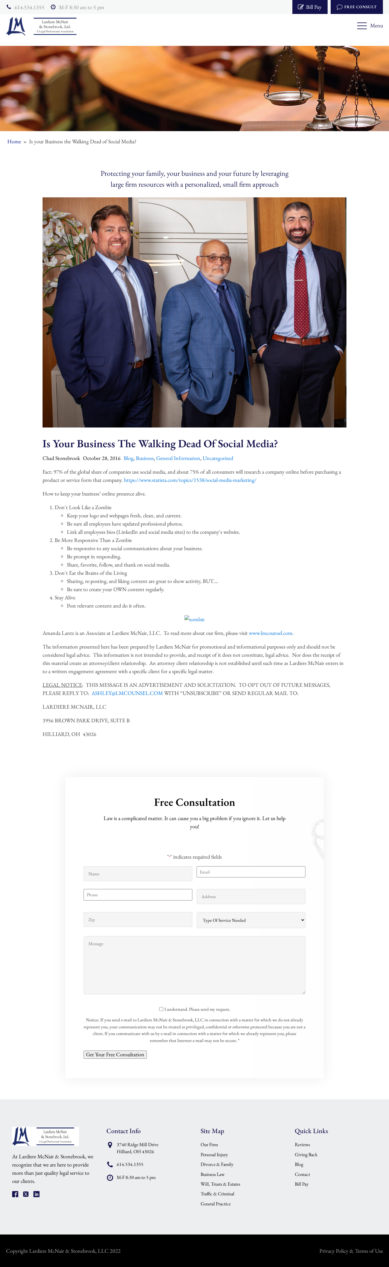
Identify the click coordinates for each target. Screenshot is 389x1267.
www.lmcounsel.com (270, 632)
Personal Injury (214, 1154)
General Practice (216, 1204)
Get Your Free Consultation (115, 1054)
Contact (302, 1174)
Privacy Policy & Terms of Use (351, 1250)
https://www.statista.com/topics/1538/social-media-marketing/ (190, 479)
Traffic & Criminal (217, 1193)
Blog (128, 458)
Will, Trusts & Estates (220, 1184)
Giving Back (306, 1154)
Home (14, 141)
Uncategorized (218, 458)
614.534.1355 (29, 7)
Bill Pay (301, 1184)
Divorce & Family (217, 1164)
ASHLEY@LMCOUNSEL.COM (127, 693)
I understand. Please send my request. (197, 1009)
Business (145, 458)
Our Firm (209, 1144)
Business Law (213, 1174)
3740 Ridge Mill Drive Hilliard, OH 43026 (137, 1147)
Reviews (302, 1144)
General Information (178, 458)
